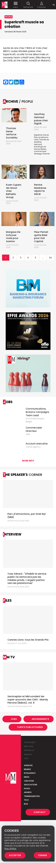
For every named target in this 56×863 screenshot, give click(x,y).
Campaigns (29, 742)
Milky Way (28, 746)
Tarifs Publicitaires (30, 727)
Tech (26, 800)
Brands (27, 769)
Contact (40, 812)
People (27, 788)
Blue (26, 804)
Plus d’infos (10, 848)
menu (15, 7)
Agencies (28, 765)
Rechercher (28, 7)
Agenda (28, 754)
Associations (30, 784)
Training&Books (32, 796)
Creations (29, 781)
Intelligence (30, 773)
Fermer (42, 855)
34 (50, 257)
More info (28, 460)
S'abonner (41, 7)
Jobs (14, 719)
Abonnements (40, 719)
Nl (54, 4)
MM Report (29, 750)
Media (26, 777)
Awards (28, 792)
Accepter (15, 855)
